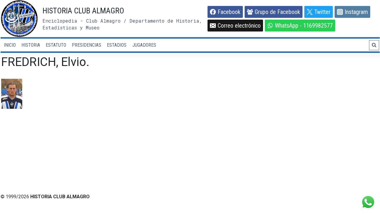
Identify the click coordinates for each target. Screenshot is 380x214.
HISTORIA (30, 45)
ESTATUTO (56, 45)
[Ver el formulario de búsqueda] (374, 45)
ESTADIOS (116, 45)
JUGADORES (144, 45)
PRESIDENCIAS (86, 45)
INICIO (10, 45)
